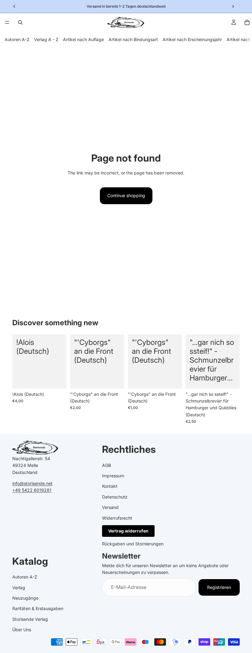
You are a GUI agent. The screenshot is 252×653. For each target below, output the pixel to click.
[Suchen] (20, 22)
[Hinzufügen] (56, 378)
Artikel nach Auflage (83, 39)
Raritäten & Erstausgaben (37, 608)
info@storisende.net (32, 483)
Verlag (18, 587)
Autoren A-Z (17, 39)
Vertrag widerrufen (128, 530)
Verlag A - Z (46, 39)
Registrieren (219, 587)
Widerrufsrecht (117, 518)
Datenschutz (115, 496)
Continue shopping (126, 195)
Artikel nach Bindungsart (133, 39)
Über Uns (21, 629)
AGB (106, 465)
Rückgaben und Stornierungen (132, 543)
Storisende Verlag (30, 619)
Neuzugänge (25, 598)
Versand (110, 507)
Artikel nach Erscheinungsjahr (192, 39)
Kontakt (109, 486)
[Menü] (7, 22)
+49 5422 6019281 (31, 490)
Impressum (113, 475)
